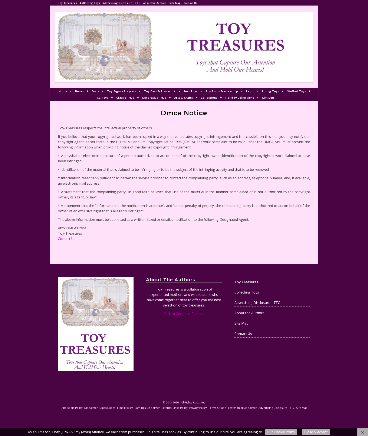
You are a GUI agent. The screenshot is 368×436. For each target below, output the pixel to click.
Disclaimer (91, 408)
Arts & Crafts (183, 98)
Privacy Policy (198, 408)
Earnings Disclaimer (147, 408)
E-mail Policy (125, 408)
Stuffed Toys (296, 91)
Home (63, 91)
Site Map (175, 2)
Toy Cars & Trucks (157, 91)
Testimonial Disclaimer (242, 408)
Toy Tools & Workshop (222, 91)
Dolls (95, 91)
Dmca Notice (107, 408)
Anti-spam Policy (72, 408)
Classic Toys (125, 98)
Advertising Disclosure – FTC (121, 2)
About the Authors (155, 2)
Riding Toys (270, 91)
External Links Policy (175, 408)
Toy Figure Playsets (121, 91)
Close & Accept (316, 432)
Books (79, 91)
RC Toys (102, 98)
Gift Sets (268, 98)
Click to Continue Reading (184, 313)
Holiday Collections (239, 98)
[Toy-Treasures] (184, 47)
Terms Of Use (217, 408)
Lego (249, 91)
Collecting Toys (90, 2)
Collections (209, 98)
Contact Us (191, 2)
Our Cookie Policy (281, 432)
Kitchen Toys (188, 91)
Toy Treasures (67, 2)
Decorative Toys (154, 98)
